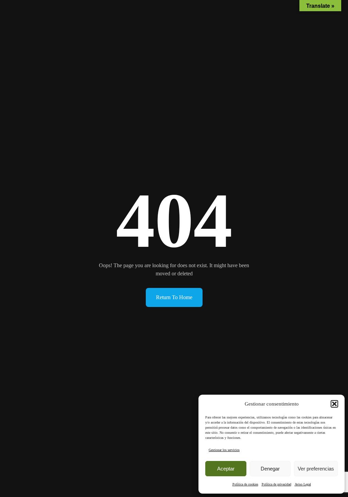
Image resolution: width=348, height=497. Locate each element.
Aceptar (225, 469)
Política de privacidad (276, 484)
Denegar (270, 469)
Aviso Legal (303, 484)
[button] (334, 403)
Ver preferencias (316, 469)
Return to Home (174, 297)
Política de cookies (245, 484)
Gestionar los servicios (224, 450)
